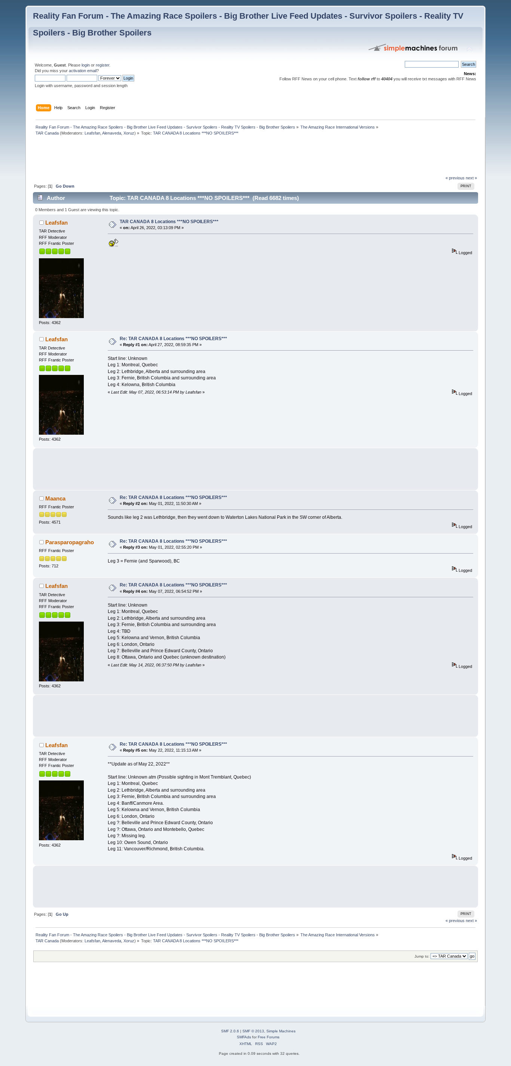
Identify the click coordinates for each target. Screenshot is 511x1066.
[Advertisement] (169, 157)
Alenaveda (111, 133)
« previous (455, 178)
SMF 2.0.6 (230, 1031)
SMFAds (244, 1037)
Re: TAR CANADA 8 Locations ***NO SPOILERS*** (173, 338)
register (102, 65)
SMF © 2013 (253, 1031)
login (86, 65)
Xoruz (128, 133)
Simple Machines (281, 1031)
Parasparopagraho (69, 542)
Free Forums (268, 1037)
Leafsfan (92, 133)
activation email (83, 70)
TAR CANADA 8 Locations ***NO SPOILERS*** (169, 221)
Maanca (55, 498)
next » (471, 178)
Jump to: (421, 956)
